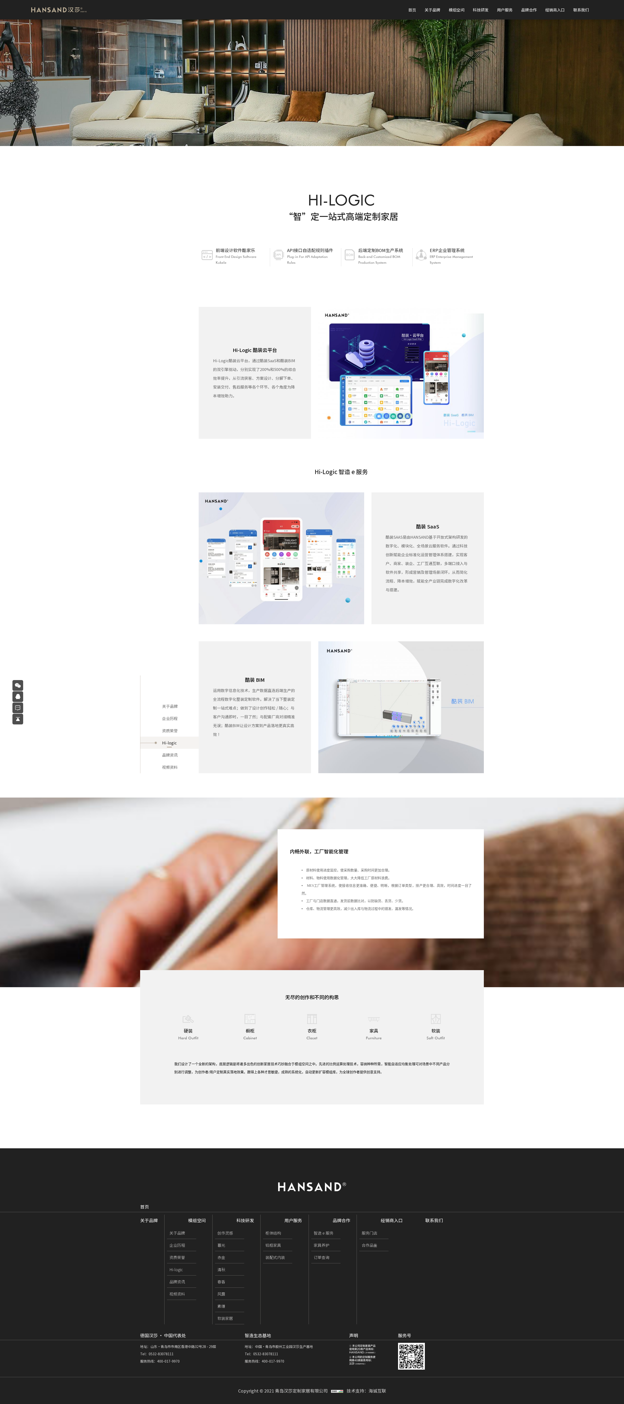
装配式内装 (274, 1257)
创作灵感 (225, 1233)
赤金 (221, 1257)
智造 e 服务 (323, 1233)
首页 (412, 10)
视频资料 (170, 767)
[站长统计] (337, 1390)
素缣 (221, 1306)
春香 (221, 1282)
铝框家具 (273, 1245)
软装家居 (225, 1318)
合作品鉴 (369, 1245)
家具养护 (321, 1245)
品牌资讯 (170, 755)
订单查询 (321, 1257)
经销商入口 (555, 10)
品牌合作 (529, 10)
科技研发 (480, 10)
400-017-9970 (168, 1361)
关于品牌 (432, 10)
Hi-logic (169, 743)
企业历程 (170, 718)
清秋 (221, 1269)
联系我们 (581, 10)
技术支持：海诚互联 (366, 1390)
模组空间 (456, 10)
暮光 (221, 1245)
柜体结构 (273, 1233)
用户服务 (505, 10)
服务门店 (369, 1233)
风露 (221, 1294)
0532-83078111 (161, 1353)
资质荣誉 (170, 730)
